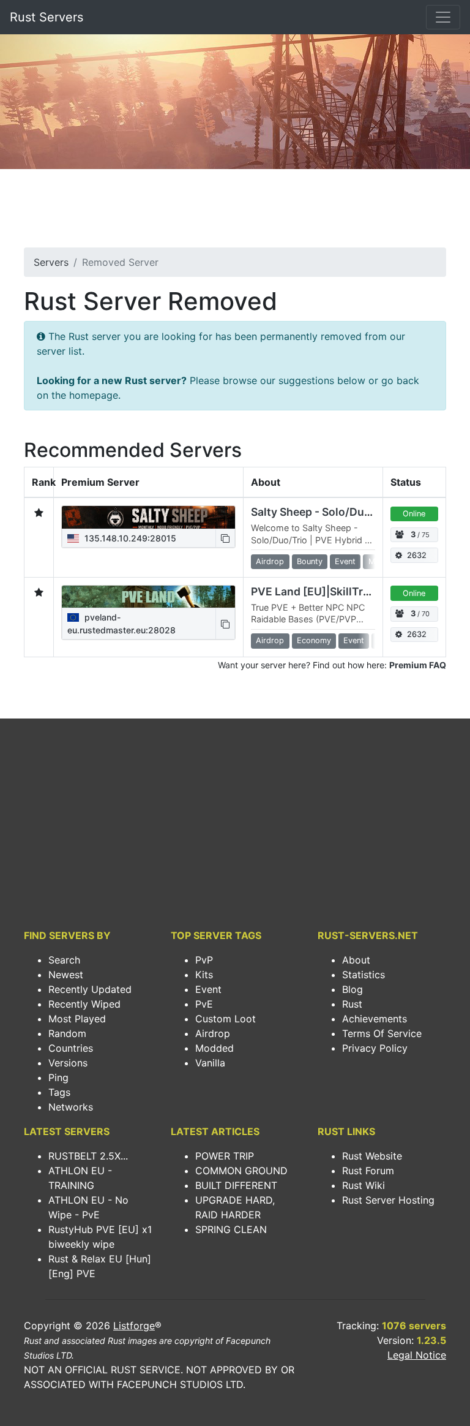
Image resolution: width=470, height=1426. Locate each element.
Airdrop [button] (270, 561)
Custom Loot (225, 1019)
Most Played (77, 1019)
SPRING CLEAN (231, 1229)
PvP (204, 960)
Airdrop (212, 1033)
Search (64, 960)
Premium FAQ (417, 665)
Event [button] (345, 561)
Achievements (374, 1019)
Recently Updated (90, 989)
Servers (51, 262)
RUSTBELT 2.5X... (88, 1156)
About (356, 960)
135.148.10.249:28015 (129, 538)
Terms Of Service (382, 1033)
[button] (225, 538)
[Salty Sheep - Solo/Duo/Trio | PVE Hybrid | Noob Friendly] (148, 517)
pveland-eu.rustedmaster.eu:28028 (121, 623)
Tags (59, 1092)
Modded (214, 1048)
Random (67, 1033)
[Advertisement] (235, 212)
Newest (65, 974)
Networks (70, 1107)
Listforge (134, 1325)
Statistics (363, 974)
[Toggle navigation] (443, 17)
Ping (58, 1077)
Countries (70, 1048)
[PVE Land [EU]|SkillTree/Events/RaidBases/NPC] (148, 597)
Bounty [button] (310, 561)
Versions (68, 1063)
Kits (204, 974)
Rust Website (372, 1156)
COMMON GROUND (241, 1170)
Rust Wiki (363, 1185)
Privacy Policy (375, 1048)
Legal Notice (416, 1355)
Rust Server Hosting (388, 1200)
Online (414, 513)
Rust (352, 1004)
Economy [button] (314, 640)
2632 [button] (417, 555)
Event (208, 989)
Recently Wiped (84, 1004)
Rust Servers (46, 17)
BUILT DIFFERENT (236, 1185)
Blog (352, 989)
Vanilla (210, 1063)
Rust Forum (368, 1170)
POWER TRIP (224, 1156)
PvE (204, 1004)
